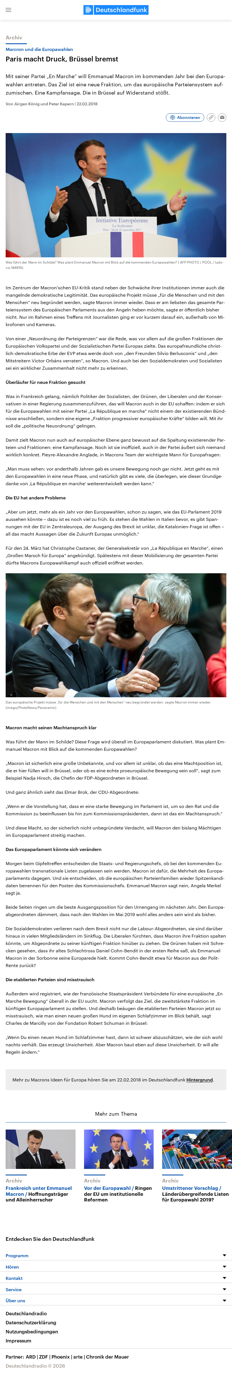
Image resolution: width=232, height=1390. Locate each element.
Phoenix (61, 1356)
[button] (8, 10)
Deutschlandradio (26, 1313)
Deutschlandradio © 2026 (35, 1365)
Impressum (18, 1340)
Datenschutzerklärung (31, 1322)
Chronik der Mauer (107, 1356)
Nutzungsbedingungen (32, 1331)
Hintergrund (199, 1079)
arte (79, 1356)
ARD (32, 1356)
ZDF (44, 1356)
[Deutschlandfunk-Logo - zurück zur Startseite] (116, 10)
